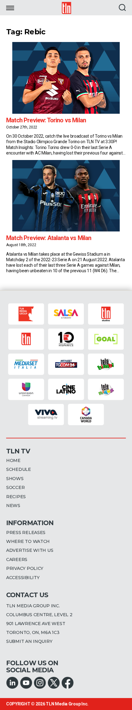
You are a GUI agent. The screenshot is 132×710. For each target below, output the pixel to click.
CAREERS (16, 559)
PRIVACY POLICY (24, 568)
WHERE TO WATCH (28, 541)
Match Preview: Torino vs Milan (46, 120)
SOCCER (15, 487)
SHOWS (15, 478)
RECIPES (16, 496)
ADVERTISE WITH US (29, 550)
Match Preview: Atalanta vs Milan (48, 238)
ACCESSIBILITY (23, 577)
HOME (13, 460)
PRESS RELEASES (25, 532)
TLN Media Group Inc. (67, 703)
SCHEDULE (18, 469)
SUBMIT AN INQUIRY (29, 641)
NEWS (13, 505)
